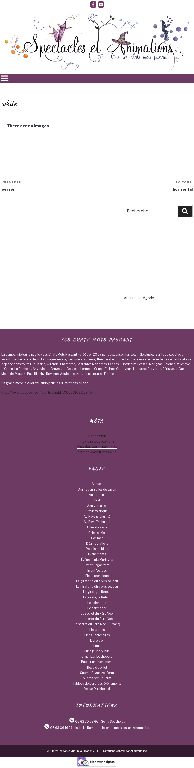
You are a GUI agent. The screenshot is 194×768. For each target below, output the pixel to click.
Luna (97, 646)
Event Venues (97, 570)
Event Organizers (97, 565)
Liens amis (97, 630)
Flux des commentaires (97, 446)
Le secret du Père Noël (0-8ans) (97, 624)
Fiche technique (97, 576)
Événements (97, 554)
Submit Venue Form (97, 678)
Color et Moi (97, 533)
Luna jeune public (97, 651)
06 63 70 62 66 (86, 721)
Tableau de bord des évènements (97, 683)
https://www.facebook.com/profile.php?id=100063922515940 (46, 392)
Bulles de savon (97, 527)
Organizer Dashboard (97, 656)
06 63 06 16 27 (61, 728)
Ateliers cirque (97, 511)
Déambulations (97, 543)
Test (97, 500)
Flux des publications (97, 441)
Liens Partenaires (97, 635)
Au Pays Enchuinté (97, 516)
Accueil (97, 484)
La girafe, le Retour (97, 592)
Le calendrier (97, 603)
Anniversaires (97, 506)
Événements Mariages (97, 560)
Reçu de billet (97, 667)
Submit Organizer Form (97, 673)
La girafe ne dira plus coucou (97, 581)
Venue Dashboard (97, 689)
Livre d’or (97, 640)
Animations (97, 495)
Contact (97, 538)
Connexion (97, 436)
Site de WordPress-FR (97, 452)
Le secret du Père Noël (97, 613)
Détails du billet (97, 549)
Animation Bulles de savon (97, 489)
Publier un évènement (97, 662)
